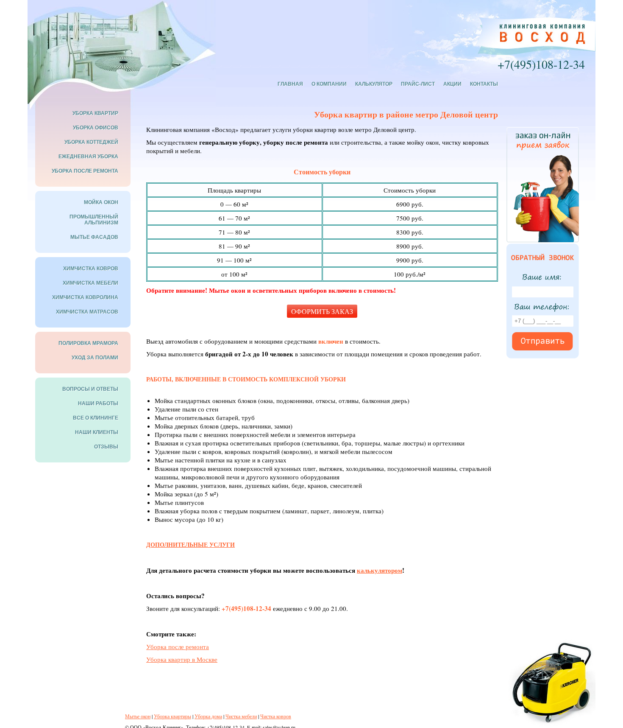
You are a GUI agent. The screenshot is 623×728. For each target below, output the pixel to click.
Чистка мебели (241, 716)
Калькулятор (373, 84)
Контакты (484, 84)
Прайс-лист (418, 84)
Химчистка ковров (90, 269)
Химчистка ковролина (85, 297)
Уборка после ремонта (177, 646)
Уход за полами (95, 358)
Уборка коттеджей (91, 142)
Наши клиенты (96, 432)
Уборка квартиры (172, 716)
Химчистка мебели (90, 283)
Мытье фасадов (94, 237)
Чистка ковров (275, 716)
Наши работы (98, 403)
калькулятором (379, 570)
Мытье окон (137, 716)
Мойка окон (101, 202)
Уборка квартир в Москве (181, 659)
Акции (452, 84)
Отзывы (106, 447)
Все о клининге (95, 418)
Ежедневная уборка (88, 157)
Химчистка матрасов (87, 312)
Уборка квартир (95, 113)
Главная (290, 84)
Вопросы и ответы (90, 389)
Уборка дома (208, 716)
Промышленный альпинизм (94, 220)
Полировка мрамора (88, 343)
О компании (329, 84)
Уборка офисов (95, 128)
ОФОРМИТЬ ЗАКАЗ (322, 311)
